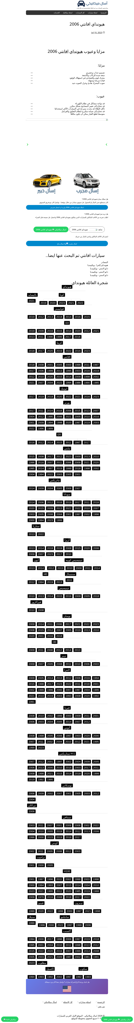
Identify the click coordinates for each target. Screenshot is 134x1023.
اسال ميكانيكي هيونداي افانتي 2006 (51, 229)
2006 (41, 370)
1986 (78, 382)
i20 (59, 434)
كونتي (54, 843)
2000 (68, 364)
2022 (80, 302)
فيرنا (67, 707)
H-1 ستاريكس (67, 753)
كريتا (59, 342)
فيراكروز (36, 602)
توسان (67, 616)
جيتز (63, 655)
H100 (67, 871)
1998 (50, 336)
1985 (96, 382)
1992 (96, 695)
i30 (54, 641)
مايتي (67, 448)
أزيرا (67, 540)
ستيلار (31, 917)
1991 (32, 701)
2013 (50, 316)
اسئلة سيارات (92, 12)
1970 (41, 897)
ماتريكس (55, 480)
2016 (78, 316)
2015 (87, 316)
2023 (62, 302)
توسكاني (67, 785)
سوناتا (67, 494)
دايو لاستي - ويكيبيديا (99, 268)
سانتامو (65, 917)
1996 (78, 364)
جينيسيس (64, 588)
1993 (68, 695)
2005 (59, 364)
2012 (41, 316)
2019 (43, 302)
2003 (78, 370)
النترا (67, 669)
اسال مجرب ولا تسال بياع (67, 244)
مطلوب (42, 962)
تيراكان (32, 805)
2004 (50, 382)
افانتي (63, 51)
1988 (96, 891)
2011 (41, 336)
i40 (45, 574)
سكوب (83, 968)
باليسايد (32, 294)
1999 (59, 336)
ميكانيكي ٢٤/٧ (11, 1019)
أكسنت (67, 931)
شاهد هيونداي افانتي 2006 (87, 229)
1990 (87, 382)
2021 (32, 300)
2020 (53, 302)
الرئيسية (103, 12)
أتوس (67, 727)
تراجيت (41, 857)
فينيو (40, 903)
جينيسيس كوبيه (74, 560)
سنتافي (67, 817)
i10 (67, 322)
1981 (87, 956)
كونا (62, 294)
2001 (50, 364)
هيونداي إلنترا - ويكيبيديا (98, 265)
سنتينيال (70, 574)
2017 (68, 336)
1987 (68, 956)
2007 (41, 382)
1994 (68, 382)
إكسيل (50, 968)
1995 (68, 370)
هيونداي (76, 51)
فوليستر (59, 308)
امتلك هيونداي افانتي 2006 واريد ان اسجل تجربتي (67, 207)
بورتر (67, 402)
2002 (96, 376)
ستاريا (36, 526)
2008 (41, 364)
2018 (59, 316)
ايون (36, 560)
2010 (41, 376)
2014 (68, 316)
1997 (96, 364)
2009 (41, 330)
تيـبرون (79, 903)
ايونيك (64, 388)
